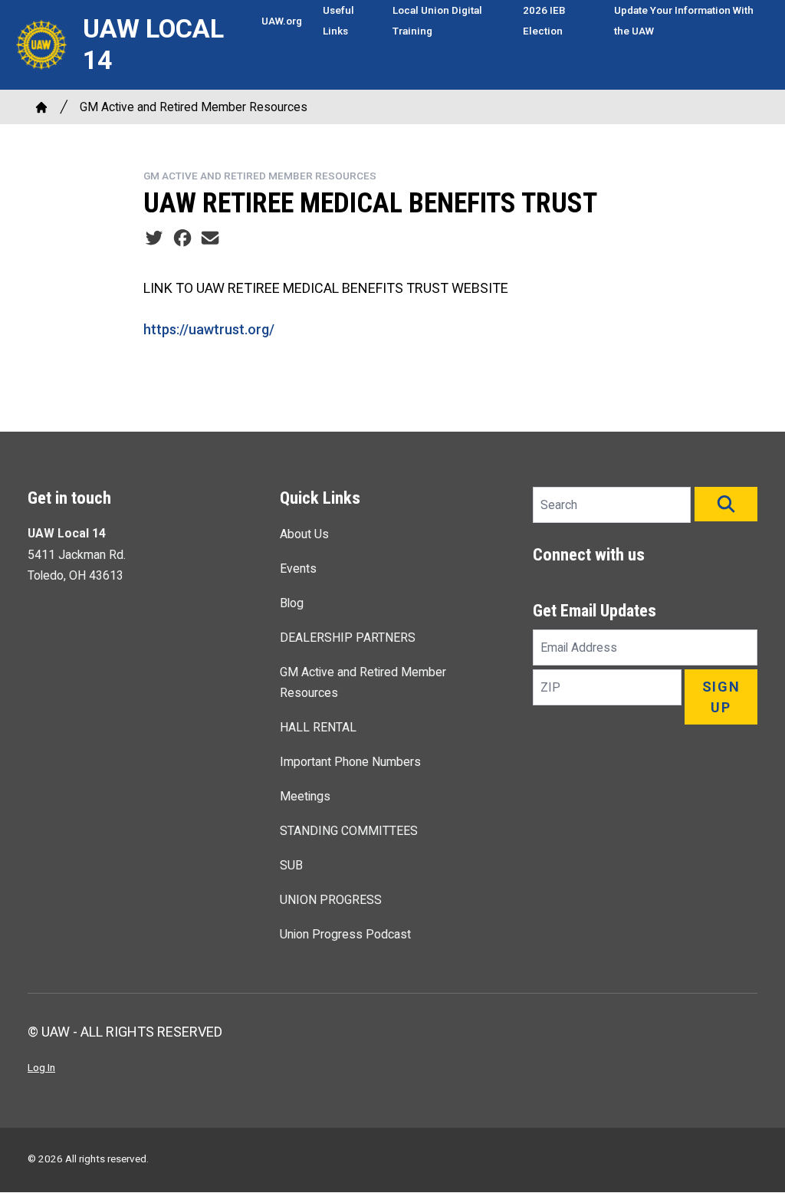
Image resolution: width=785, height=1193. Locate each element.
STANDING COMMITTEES (349, 830)
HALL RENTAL (318, 727)
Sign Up (721, 697)
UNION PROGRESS (331, 899)
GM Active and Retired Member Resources (193, 107)
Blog (292, 603)
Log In (41, 1067)
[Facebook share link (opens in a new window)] (182, 238)
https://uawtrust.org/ (208, 329)
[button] (726, 504)
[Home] (41, 107)
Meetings (305, 796)
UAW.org (281, 21)
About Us (304, 534)
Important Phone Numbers (350, 761)
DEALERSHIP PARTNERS (347, 637)
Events (298, 568)
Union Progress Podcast (345, 934)
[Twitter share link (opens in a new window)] (154, 238)
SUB (291, 865)
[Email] (210, 238)
